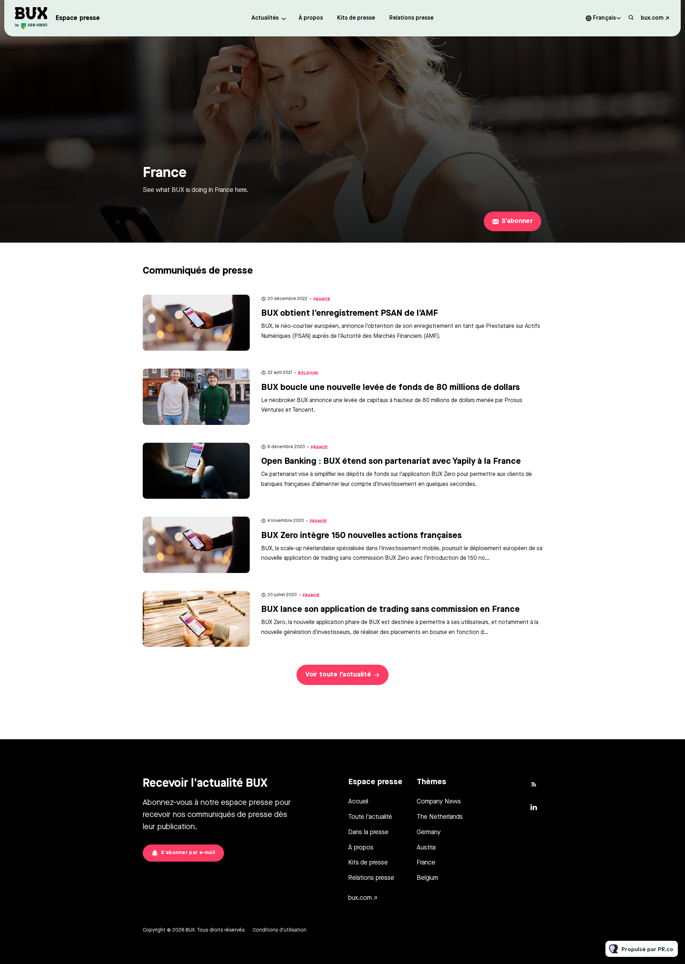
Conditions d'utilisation (279, 930)
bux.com (652, 18)
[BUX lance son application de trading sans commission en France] (196, 619)
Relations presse (411, 18)
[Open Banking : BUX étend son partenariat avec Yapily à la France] (196, 471)
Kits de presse (356, 18)
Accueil (358, 801)
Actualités (265, 18)
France (321, 299)
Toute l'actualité (370, 817)
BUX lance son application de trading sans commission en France (390, 609)
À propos (311, 18)
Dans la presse (368, 832)
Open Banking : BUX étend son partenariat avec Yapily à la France (391, 461)
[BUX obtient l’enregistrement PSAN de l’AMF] (196, 323)
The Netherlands (440, 817)
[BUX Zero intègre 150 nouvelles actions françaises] (196, 545)
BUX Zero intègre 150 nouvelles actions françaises (361, 536)
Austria (426, 847)
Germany (429, 832)
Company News (439, 801)
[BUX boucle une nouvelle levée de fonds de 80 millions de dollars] (196, 397)
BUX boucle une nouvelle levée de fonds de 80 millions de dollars (390, 388)
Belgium (308, 373)
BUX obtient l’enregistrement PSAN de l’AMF (349, 313)
